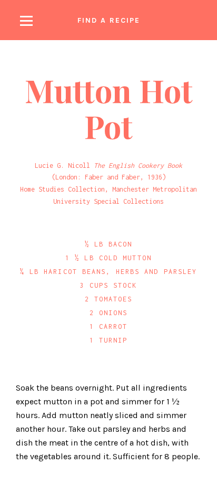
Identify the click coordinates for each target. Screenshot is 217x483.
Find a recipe (108, 20)
